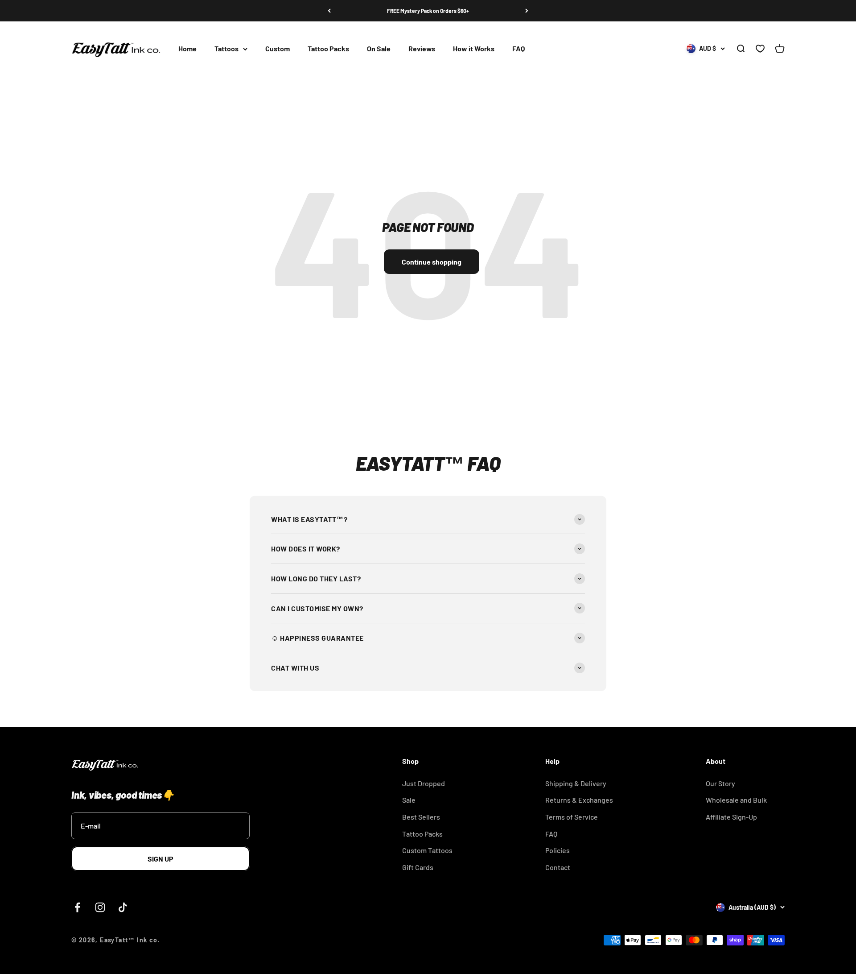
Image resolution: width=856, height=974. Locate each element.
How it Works (473, 49)
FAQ (518, 49)
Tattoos (226, 49)
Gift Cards (417, 867)
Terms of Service (571, 816)
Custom (277, 49)
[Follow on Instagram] (100, 907)
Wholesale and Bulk (736, 800)
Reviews (421, 49)
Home (187, 49)
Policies (557, 850)
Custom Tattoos (427, 850)
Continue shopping (431, 261)
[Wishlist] (760, 49)
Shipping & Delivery (575, 783)
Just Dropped (423, 783)
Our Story (720, 783)
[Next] (526, 10)
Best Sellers (421, 816)
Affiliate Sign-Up (731, 816)
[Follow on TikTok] (123, 907)
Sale (409, 800)
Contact (557, 867)
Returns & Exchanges (579, 800)
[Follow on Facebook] (77, 907)
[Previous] (329, 10)
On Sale (379, 49)
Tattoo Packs (328, 49)
